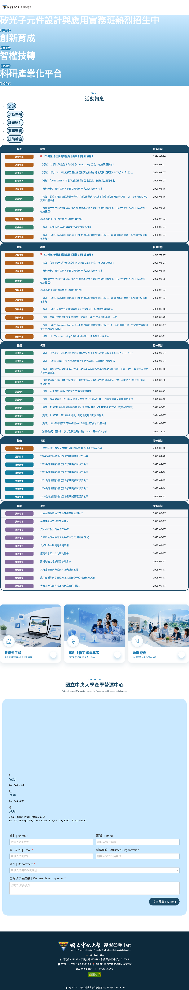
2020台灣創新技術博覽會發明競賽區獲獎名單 (64, 488)
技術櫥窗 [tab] (15, 139)
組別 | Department (22, 864)
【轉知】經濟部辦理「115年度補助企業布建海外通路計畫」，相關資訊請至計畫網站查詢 (86, 399)
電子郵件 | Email (21, 850)
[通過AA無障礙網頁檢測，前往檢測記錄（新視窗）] (94, 974)
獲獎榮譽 (19, 456)
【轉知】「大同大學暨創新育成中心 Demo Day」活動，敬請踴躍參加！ (77, 164)
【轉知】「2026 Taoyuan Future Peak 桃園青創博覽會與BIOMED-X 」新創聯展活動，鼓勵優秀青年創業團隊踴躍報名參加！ (94, 326)
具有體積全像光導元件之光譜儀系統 (59, 569)
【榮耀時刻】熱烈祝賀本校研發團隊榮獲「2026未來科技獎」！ (73, 188)
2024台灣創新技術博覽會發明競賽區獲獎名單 (64, 456)
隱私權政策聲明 (84, 969)
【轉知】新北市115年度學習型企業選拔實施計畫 (66, 227)
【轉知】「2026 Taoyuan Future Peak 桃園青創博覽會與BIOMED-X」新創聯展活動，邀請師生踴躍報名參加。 (93, 236)
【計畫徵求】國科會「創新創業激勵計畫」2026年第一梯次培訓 (73, 431)
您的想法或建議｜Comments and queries (37, 878)
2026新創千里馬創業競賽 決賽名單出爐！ (62, 218)
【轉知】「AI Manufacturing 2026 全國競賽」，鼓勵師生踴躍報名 (74, 336)
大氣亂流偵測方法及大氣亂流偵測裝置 (60, 585)
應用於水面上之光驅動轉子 (54, 553)
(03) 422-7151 (96, 955)
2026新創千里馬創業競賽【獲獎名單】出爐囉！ (68, 156)
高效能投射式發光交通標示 (54, 521)
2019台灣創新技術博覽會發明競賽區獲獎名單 (64, 496)
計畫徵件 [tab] (15, 122)
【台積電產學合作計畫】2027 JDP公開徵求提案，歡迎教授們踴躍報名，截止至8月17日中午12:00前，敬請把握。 (93, 209)
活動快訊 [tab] (15, 114)
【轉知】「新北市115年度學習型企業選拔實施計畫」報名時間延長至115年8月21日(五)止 (86, 172)
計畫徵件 (19, 172)
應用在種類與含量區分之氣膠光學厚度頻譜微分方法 (67, 577)
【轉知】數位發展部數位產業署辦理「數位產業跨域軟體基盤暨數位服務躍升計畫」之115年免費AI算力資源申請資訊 (94, 198)
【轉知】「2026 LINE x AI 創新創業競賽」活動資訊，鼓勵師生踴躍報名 (77, 180)
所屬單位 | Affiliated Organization (117, 850)
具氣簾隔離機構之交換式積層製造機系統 (61, 513)
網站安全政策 (106, 969)
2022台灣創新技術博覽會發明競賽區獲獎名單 (64, 472)
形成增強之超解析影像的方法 (55, 561)
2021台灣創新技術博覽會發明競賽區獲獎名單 (64, 480)
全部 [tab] (11, 106)
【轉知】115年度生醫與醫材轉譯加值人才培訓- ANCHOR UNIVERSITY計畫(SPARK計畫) (86, 407)
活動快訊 (19, 156)
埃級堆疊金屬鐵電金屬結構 (54, 545)
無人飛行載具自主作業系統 (54, 529)
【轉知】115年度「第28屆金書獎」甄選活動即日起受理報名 (72, 415)
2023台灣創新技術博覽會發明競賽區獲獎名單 (64, 464)
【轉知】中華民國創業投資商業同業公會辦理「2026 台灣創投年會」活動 (78, 317)
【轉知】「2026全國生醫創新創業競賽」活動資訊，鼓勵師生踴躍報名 (76, 309)
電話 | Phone (104, 836)
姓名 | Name (18, 836)
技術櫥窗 (19, 513)
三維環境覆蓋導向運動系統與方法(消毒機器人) (64, 537)
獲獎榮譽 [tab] (15, 130)
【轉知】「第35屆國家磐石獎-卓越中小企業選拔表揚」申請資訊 (73, 423)
